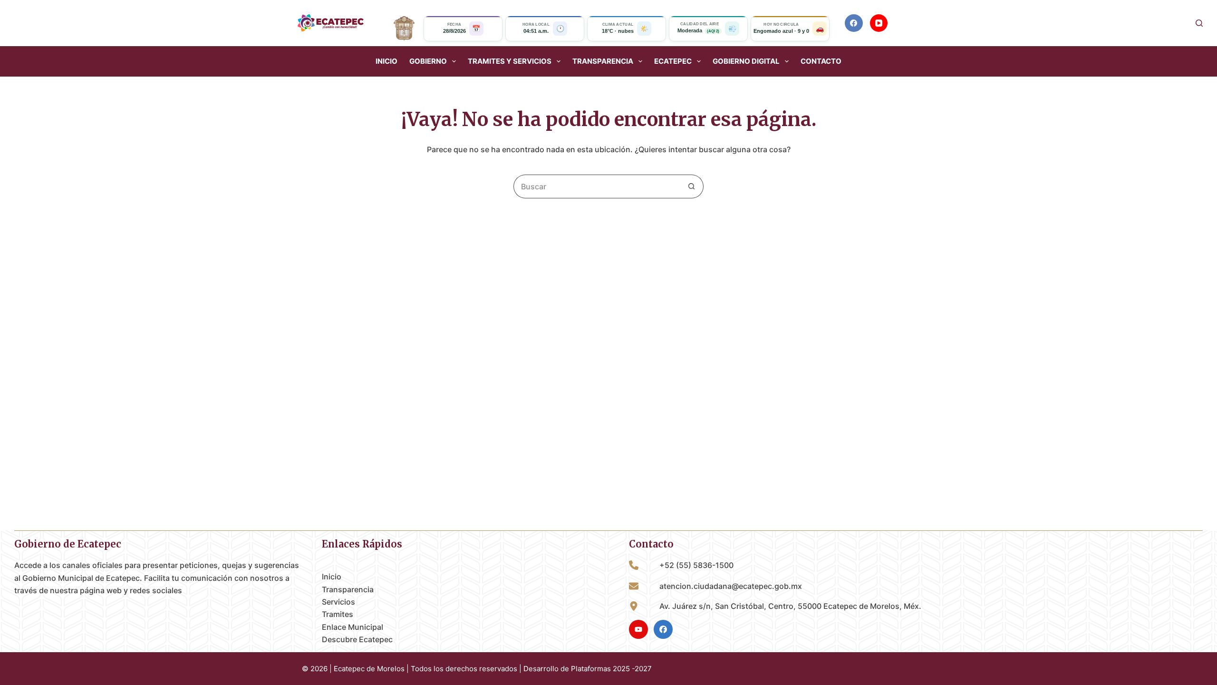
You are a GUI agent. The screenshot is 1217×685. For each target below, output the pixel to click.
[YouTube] (879, 23)
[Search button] (692, 186)
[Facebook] (854, 23)
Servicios (338, 602)
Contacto (821, 61)
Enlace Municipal (352, 627)
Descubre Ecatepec (357, 639)
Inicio (386, 61)
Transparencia (348, 589)
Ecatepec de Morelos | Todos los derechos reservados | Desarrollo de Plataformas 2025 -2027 (493, 668)
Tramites (337, 614)
